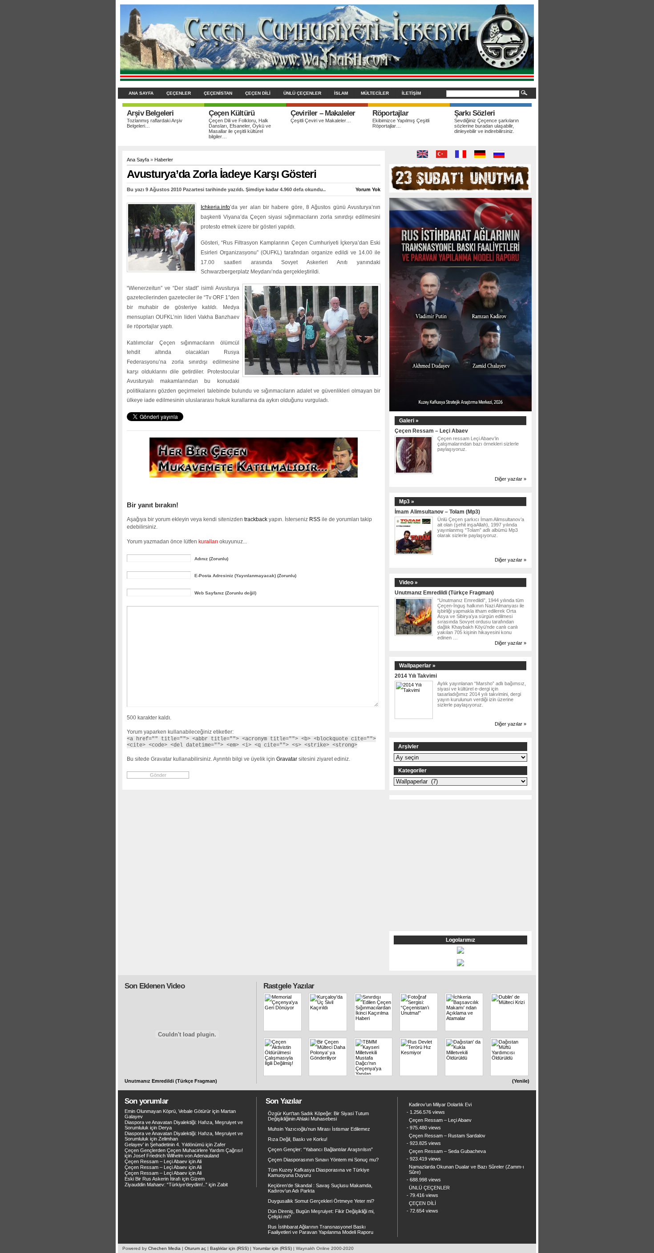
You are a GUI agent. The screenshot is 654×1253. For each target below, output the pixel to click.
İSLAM (341, 93)
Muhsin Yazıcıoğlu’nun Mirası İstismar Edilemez (319, 1129)
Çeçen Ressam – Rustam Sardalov (447, 1135)
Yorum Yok (367, 189)
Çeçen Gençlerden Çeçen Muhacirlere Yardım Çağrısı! (184, 1150)
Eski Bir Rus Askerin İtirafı (153, 1178)
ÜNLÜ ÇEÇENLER (302, 93)
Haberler (163, 159)
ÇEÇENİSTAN (218, 93)
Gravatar (286, 759)
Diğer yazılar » (510, 479)
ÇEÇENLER (178, 93)
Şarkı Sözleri (474, 113)
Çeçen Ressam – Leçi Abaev (431, 431)
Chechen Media (164, 1248)
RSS (314, 519)
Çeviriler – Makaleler (323, 113)
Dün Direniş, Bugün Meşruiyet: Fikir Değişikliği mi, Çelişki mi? (321, 1214)
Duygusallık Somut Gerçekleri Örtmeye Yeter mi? (321, 1201)
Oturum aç (195, 1248)
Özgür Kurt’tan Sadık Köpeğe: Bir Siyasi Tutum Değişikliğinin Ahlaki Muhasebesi (318, 1116)
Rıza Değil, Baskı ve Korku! (297, 1139)
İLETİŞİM (411, 93)
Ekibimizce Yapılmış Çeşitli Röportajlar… (400, 123)
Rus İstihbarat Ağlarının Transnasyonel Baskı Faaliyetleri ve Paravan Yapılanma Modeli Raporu (320, 1229)
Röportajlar (390, 113)
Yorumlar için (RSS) (272, 1248)
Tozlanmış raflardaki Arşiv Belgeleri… (154, 123)
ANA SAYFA (141, 93)
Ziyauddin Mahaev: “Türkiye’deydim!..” (166, 1184)
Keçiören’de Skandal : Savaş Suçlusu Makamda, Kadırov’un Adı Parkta (320, 1188)
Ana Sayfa (138, 159)
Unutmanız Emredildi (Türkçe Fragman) (444, 592)
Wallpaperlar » (417, 666)
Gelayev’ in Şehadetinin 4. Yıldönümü (164, 1144)
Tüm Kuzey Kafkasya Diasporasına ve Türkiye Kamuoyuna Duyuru (318, 1172)
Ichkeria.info (215, 207)
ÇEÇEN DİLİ (257, 93)
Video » (408, 582)
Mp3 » (406, 501)
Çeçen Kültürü (231, 113)
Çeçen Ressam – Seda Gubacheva (447, 1151)
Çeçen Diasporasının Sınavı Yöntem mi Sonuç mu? (323, 1159)
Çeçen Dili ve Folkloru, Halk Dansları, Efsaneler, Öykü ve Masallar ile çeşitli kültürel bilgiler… (240, 128)
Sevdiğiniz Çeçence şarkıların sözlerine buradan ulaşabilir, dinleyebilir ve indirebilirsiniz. (486, 126)
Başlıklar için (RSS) (229, 1248)
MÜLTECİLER (375, 93)
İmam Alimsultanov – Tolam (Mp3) (437, 511)
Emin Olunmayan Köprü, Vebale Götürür (168, 1111)
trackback (255, 519)
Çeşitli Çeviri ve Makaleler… (321, 120)
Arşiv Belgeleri (150, 113)
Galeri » (409, 421)
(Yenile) (520, 1081)
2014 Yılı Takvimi (416, 676)
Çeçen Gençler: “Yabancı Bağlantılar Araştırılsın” (320, 1149)
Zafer (220, 1144)
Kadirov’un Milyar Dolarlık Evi (440, 1104)
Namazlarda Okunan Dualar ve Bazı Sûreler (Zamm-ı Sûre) (466, 1169)
